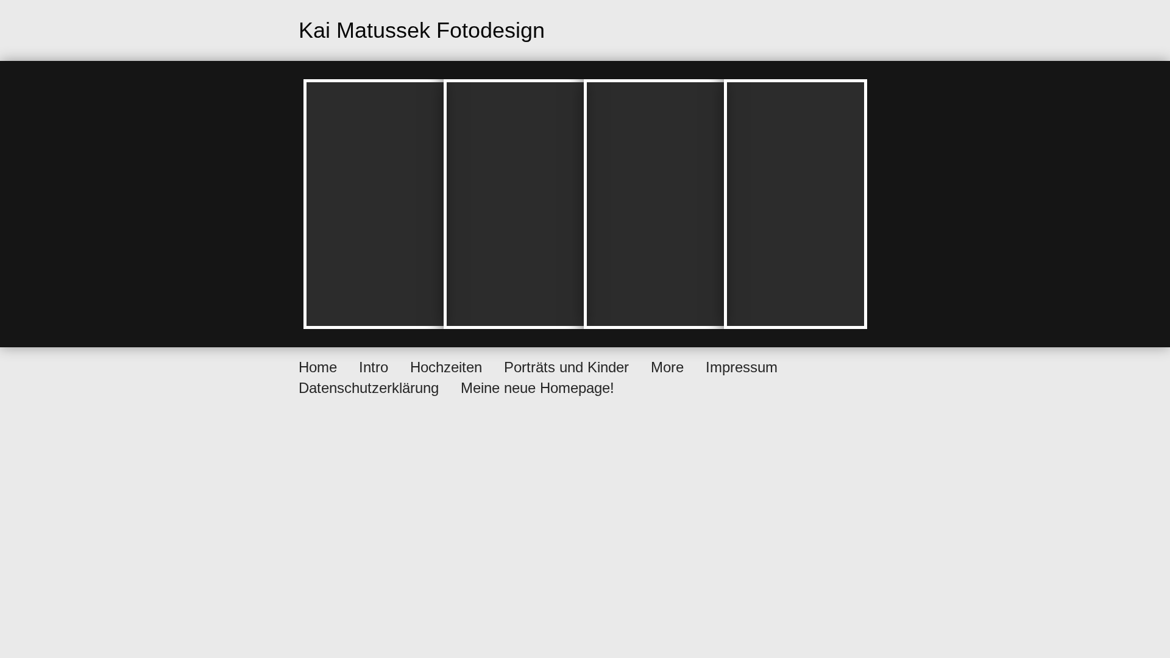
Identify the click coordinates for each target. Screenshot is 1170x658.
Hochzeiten (446, 367)
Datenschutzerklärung (369, 388)
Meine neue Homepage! (537, 388)
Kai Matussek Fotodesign (422, 30)
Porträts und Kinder (566, 367)
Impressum (742, 367)
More (667, 367)
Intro (373, 367)
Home (318, 367)
